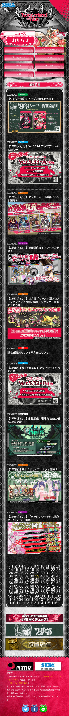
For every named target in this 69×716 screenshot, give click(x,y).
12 (53, 566)
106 (34, 599)
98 (31, 596)
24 (11, 573)
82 (53, 589)
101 (50, 596)
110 (12, 603)
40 (42, 576)
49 (37, 579)
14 (11, 569)
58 (32, 583)
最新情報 (19, 49)
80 (42, 589)
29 (37, 573)
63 (58, 583)
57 (27, 583)
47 (27, 579)
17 (27, 569)
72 (53, 586)
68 (32, 586)
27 (27, 573)
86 (21, 593)
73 (58, 586)
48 (32, 579)
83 (58, 589)
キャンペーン (49, 65)
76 (21, 589)
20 (42, 569)
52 (53, 579)
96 (21, 596)
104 (20, 599)
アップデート (49, 73)
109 (57, 599)
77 (27, 589)
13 (58, 566)
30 (42, 573)
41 (48, 576)
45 (16, 579)
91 (48, 593)
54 (11, 583)
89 (37, 593)
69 (37, 586)
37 (27, 576)
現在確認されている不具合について (28, 352)
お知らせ (49, 57)
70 (42, 586)
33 (58, 573)
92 (53, 593)
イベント (19, 65)
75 (16, 589)
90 (42, 593)
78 (32, 589)
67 (27, 586)
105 (27, 599)
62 (53, 583)
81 (48, 589)
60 (42, 583)
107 (42, 599)
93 (58, 593)
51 (48, 579)
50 (42, 579)
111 (19, 603)
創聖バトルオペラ (49, 49)
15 (16, 569)
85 (16, 593)
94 (10, 596)
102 (58, 596)
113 (33, 603)
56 (21, 583)
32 (53, 573)
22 (53, 569)
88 (32, 593)
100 (43, 596)
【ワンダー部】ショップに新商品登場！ (31, 98)
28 (32, 573)
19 (37, 569)
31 (48, 573)
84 (11, 593)
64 (11, 586)
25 (16, 573)
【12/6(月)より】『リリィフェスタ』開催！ (33, 469)
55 (16, 583)
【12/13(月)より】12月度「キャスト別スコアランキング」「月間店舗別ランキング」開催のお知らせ (34, 302)
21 (48, 569)
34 (11, 576)
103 (12, 599)
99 (37, 596)
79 (37, 589)
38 (32, 576)
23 (58, 569)
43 (58, 576)
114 (40, 603)
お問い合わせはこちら (18, 683)
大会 (19, 73)
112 (26, 603)
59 (37, 583)
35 (16, 576)
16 (21, 569)
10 (42, 566)
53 (58, 579)
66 (21, 586)
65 (16, 586)
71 (48, 586)
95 (15, 596)
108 (49, 599)
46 (21, 579)
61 (48, 583)
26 (21, 573)
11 (47, 566)
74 (11, 589)
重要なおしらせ (19, 57)
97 (26, 596)
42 (53, 576)
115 (47, 603)
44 (11, 579)
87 (27, 593)
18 (32, 569)
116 (54, 603)
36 (21, 576)
